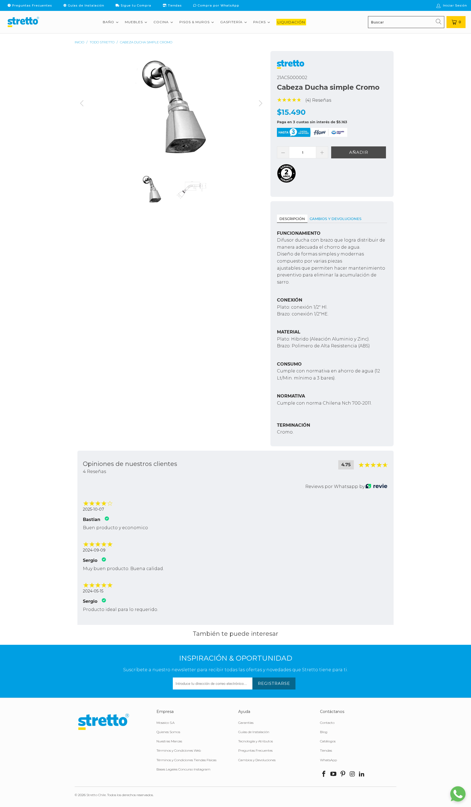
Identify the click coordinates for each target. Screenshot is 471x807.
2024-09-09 (94, 550)
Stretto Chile (96, 795)
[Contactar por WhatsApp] (458, 794)
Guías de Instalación (85, 5)
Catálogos (328, 741)
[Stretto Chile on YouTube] (334, 774)
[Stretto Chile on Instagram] (352, 774)
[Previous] (82, 108)
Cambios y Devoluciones (335, 218)
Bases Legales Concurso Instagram (183, 769)
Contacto (327, 723)
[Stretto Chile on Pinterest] (343, 774)
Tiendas (174, 5)
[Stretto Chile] (23, 22)
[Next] (259, 108)
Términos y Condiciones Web (178, 750)
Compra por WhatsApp (218, 5)
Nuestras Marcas (169, 741)
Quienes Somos (168, 732)
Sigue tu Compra (135, 5)
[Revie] (376, 486)
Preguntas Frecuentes (31, 5)
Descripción (292, 218)
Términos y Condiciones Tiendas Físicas (186, 760)
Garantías (245, 723)
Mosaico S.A (165, 723)
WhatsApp (328, 760)
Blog (323, 732)
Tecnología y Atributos (255, 741)
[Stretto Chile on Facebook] (324, 774)
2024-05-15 (93, 591)
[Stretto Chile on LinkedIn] (362, 774)
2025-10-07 (93, 509)
